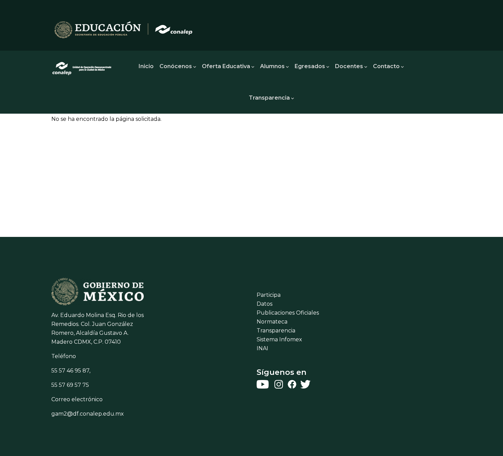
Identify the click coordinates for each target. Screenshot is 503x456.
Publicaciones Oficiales (288, 312)
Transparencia (269, 97)
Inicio (146, 66)
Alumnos (272, 66)
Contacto (386, 66)
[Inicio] (82, 66)
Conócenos (175, 66)
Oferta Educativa (226, 66)
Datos (264, 304)
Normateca (272, 321)
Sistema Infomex (279, 339)
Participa (269, 295)
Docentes (349, 66)
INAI (262, 348)
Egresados (310, 66)
